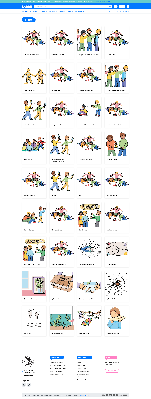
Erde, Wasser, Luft (30, 90)
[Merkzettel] (115, 6)
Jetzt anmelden (112, 371)
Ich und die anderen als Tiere (116, 90)
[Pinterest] (29, 385)
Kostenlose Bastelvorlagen (57, 374)
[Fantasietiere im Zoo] (89, 75)
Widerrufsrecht (81, 377)
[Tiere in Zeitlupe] (34, 214)
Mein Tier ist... (28, 159)
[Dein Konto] (122, 6)
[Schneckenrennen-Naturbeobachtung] (62, 144)
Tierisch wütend (57, 230)
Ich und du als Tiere (30, 125)
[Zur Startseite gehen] (27, 6)
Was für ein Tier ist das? (32, 264)
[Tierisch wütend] (62, 214)
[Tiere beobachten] (62, 318)
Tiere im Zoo (83, 195)
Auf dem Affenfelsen (58, 54)
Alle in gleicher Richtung (87, 264)
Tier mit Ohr (55, 195)
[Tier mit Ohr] (62, 180)
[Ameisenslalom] (117, 249)
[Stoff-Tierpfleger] (117, 144)
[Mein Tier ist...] (34, 144)
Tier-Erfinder (83, 230)
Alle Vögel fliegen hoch (31, 54)
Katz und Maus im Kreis (86, 125)
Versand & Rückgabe (83, 374)
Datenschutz (68, 395)
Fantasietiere (56, 90)
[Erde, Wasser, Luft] (34, 75)
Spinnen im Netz (112, 299)
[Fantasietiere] (62, 75)
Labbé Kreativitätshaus (56, 362)
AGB (62, 395)
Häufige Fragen (81, 365)
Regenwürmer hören (113, 333)
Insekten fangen (84, 333)
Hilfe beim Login (81, 368)
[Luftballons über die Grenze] (117, 109)
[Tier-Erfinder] (89, 214)
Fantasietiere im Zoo (86, 90)
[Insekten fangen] (89, 318)
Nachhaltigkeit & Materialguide (58, 368)
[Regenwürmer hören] (117, 318)
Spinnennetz (56, 299)
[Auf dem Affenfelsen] (62, 38)
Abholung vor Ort (82, 380)
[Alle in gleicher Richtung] (89, 249)
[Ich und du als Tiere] (34, 109)
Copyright (75, 395)
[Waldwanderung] (117, 214)
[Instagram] (24, 385)
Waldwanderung (112, 230)
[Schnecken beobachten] (89, 283)
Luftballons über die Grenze (116, 125)
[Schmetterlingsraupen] (34, 283)
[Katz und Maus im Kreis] (89, 109)
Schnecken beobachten (86, 299)
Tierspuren (27, 333)
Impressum (56, 395)
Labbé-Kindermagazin (56, 371)
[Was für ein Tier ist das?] (34, 249)
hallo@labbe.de (28, 375)
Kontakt (79, 362)
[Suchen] (110, 6)
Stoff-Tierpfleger (112, 159)
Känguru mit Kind (57, 125)
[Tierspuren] (34, 318)
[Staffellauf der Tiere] (89, 144)
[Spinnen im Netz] (117, 283)
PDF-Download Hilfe (83, 371)
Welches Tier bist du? (59, 264)
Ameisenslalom (111, 264)
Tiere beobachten (57, 333)
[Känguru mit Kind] (62, 109)
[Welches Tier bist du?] (62, 249)
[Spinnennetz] (62, 283)
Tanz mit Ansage (29, 195)
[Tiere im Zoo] (89, 180)
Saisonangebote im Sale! (103, 1)
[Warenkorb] (128, 6)
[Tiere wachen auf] (117, 180)
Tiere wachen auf (112, 195)
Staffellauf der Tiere (85, 159)
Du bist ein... (111, 54)
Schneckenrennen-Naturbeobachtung (58, 160)
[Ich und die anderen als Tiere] (117, 75)
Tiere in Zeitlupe (29, 230)
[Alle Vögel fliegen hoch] (34, 38)
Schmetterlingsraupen (31, 299)
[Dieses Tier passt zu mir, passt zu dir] (89, 38)
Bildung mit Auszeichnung (57, 365)
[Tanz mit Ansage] (34, 180)
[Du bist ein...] (117, 38)
